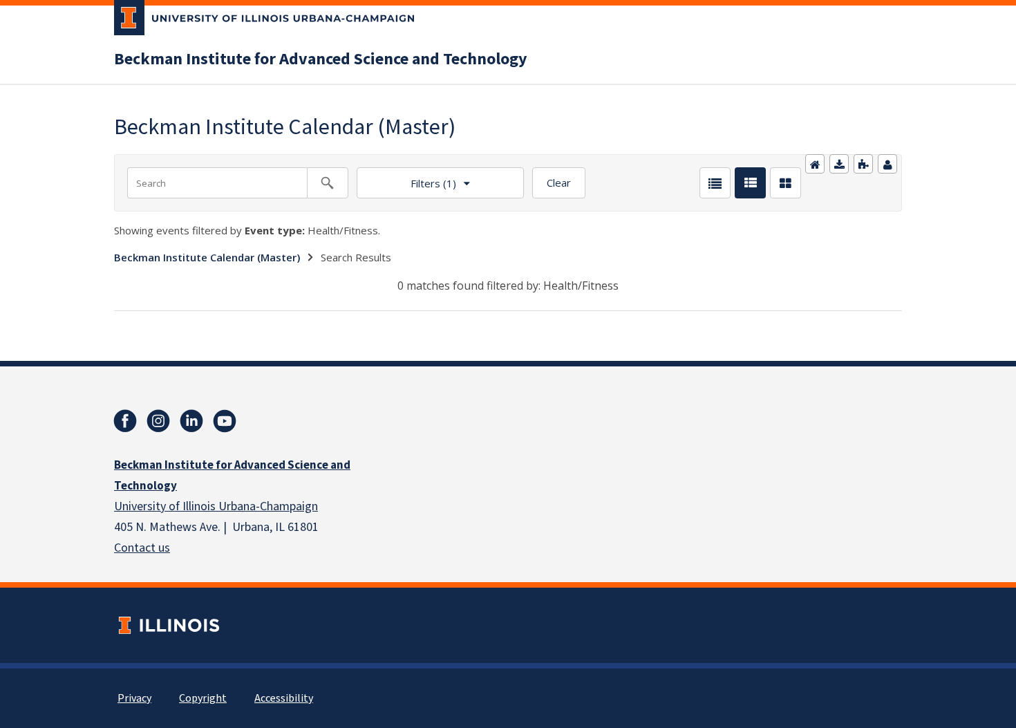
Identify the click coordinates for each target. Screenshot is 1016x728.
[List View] (715, 182)
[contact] (887, 164)
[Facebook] (125, 421)
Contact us (142, 548)
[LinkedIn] (191, 421)
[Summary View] (750, 182)
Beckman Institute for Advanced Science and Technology (320, 59)
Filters (406, 178)
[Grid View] (785, 182)
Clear (559, 182)
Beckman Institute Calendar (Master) (207, 257)
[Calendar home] (815, 164)
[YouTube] (224, 421)
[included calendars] (863, 164)
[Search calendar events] (327, 182)
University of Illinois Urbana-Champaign (216, 506)
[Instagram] (158, 421)
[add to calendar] (839, 164)
